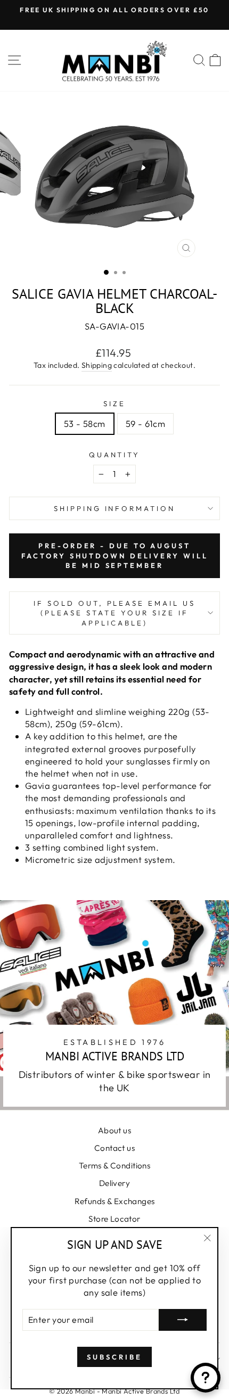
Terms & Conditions (114, 1165)
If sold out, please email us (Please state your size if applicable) (114, 613)
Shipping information (115, 508)
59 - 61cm (146, 423)
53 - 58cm (84, 423)
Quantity (115, 454)
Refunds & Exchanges (115, 1201)
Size (114, 403)
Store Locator (114, 1219)
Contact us (114, 1148)
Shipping (96, 365)
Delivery (114, 1183)
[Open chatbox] (205, 1378)
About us (114, 1130)
